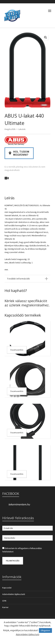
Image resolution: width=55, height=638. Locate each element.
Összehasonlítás (16, 350)
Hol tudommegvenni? (21, 153)
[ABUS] (16, 140)
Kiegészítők (10, 129)
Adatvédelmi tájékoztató (13, 594)
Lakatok (22, 129)
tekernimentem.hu (19, 504)
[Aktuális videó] (7, 178)
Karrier (5, 607)
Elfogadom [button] (45, 630)
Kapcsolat (6, 587)
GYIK (4, 600)
